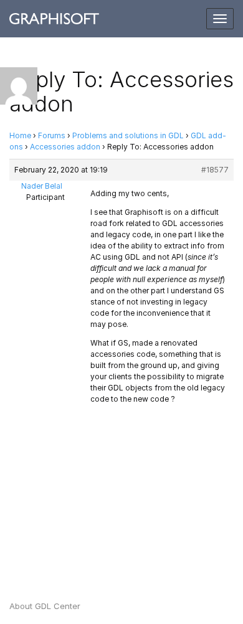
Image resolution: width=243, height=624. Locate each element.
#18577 (215, 169)
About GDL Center (44, 606)
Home (20, 135)
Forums (51, 135)
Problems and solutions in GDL (128, 135)
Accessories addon (65, 146)
